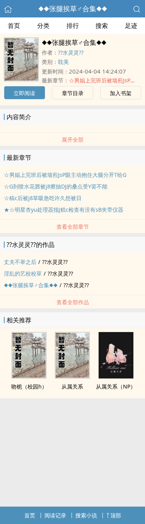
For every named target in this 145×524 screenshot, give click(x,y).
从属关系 (72, 386)
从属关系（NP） (116, 386)
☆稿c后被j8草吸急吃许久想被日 (43, 198)
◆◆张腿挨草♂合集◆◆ (72, 8)
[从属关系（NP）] (116, 376)
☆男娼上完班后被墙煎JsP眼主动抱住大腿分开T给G (65, 174)
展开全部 (73, 139)
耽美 (63, 61)
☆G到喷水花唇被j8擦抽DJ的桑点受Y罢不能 (55, 186)
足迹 (131, 25)
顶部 (115, 515)
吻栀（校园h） (29, 386)
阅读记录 (55, 515)
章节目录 (73, 93)
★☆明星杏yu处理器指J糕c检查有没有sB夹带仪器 (63, 209)
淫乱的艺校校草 (23, 273)
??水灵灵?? (71, 52)
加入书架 (120, 93)
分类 (43, 25)
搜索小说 (86, 515)
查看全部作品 (72, 302)
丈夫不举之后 (20, 261)
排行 (73, 25)
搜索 (102, 25)
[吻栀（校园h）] (29, 376)
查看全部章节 (72, 226)
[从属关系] (72, 376)
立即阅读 (24, 93)
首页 (14, 25)
